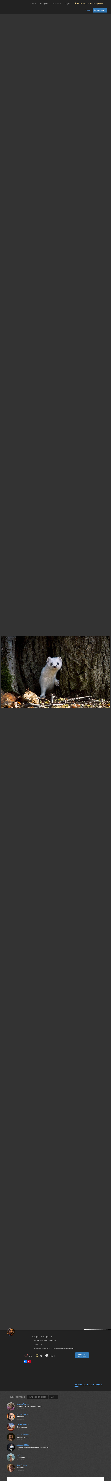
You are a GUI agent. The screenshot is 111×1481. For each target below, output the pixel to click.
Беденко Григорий (23, 1414)
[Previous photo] (3, 649)
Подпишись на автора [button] (82, 1355)
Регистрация (99, 10)
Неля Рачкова (22, 1465)
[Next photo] (108, 649)
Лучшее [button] (56, 3)
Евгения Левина (23, 1404)
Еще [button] (67, 3)
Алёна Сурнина (23, 1445)
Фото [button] (32, 3)
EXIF (53, 1397)
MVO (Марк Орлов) (24, 1435)
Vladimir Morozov (23, 1424)
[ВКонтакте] (25, 1361)
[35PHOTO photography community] (14, 3)
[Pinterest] (29, 1361)
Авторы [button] (43, 3)
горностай (38, 1344)
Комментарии (17, 1397)
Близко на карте (37, 1397)
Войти (87, 10)
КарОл (19, 1455)
